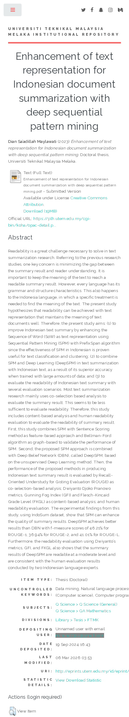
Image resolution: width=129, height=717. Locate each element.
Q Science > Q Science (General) (86, 604)
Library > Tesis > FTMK (77, 619)
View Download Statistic (78, 680)
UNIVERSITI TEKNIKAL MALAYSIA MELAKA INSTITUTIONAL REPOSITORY (63, 32)
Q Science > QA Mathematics (83, 610)
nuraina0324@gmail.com (80, 635)
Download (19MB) (40, 211)
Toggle (13, 11)
